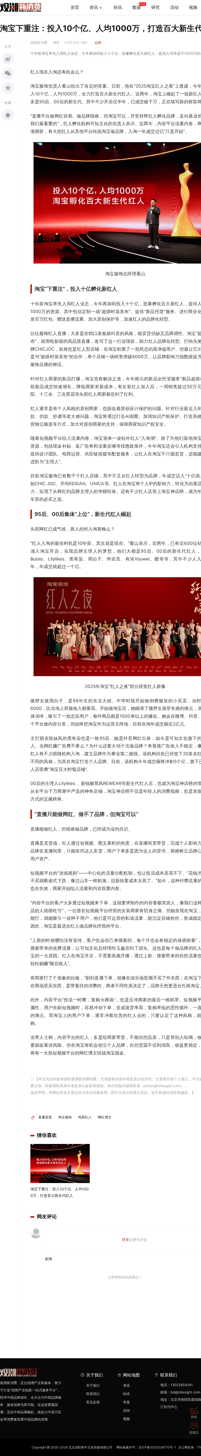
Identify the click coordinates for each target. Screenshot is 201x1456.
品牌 (97, 42)
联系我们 (93, 1394)
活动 (174, 7)
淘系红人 (85, 1117)
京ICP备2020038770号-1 (157, 1447)
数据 (136, 7)
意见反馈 (93, 1402)
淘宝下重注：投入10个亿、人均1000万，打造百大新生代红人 (59, 1192)
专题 (126, 1402)
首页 (75, 7)
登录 (125, 1239)
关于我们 (93, 1385)
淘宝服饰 (65, 1117)
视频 (126, 1419)
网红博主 (104, 1117)
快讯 (118, 7)
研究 (155, 7)
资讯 (94, 7)
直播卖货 (45, 1117)
